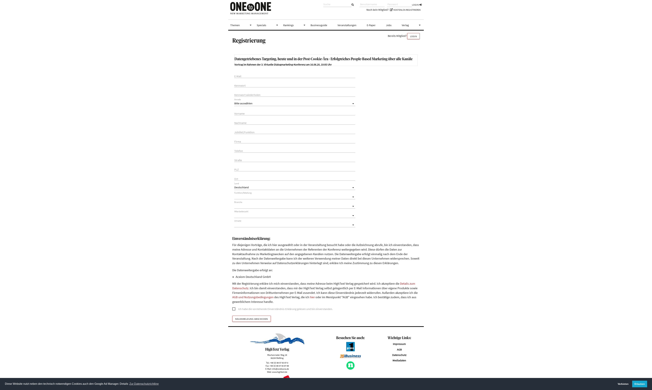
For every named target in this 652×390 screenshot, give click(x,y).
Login (415, 4)
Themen (241, 25)
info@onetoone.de (280, 368)
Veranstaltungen (347, 25)
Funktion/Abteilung (243, 193)
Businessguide (319, 25)
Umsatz (237, 221)
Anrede (237, 99)
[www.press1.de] (350, 350)
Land (236, 183)
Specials (268, 25)
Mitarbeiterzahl (241, 211)
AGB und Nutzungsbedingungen (253, 297)
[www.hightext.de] (277, 343)
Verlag (412, 25)
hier (312, 297)
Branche (238, 202)
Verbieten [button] (623, 384)
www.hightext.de (279, 371)
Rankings (295, 25)
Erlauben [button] (640, 384)
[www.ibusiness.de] (350, 357)
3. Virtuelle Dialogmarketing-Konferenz (283, 64)
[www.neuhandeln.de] (350, 368)
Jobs (389, 25)
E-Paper (371, 25)
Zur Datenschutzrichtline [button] (144, 383)
